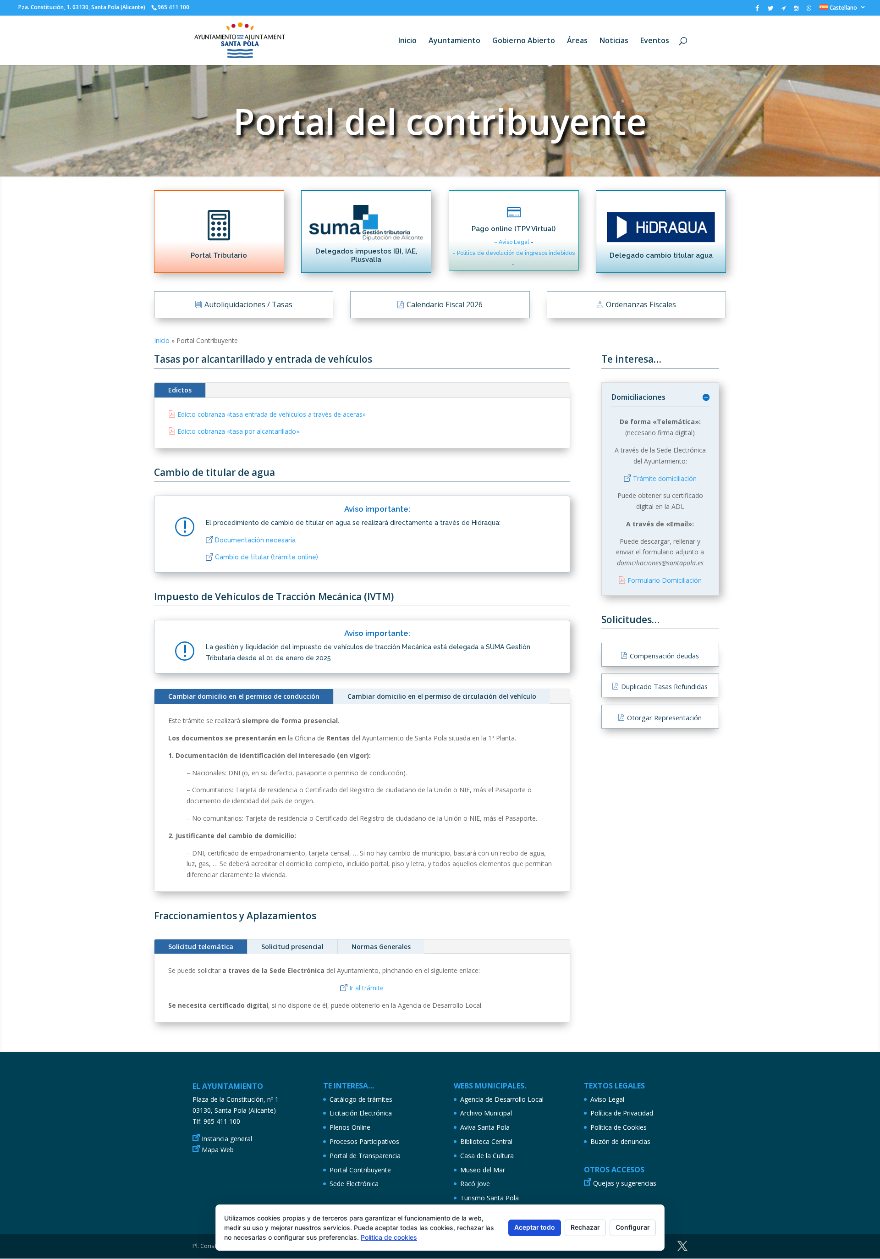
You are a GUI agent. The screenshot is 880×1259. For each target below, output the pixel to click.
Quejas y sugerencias (624, 1183)
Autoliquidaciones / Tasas (248, 304)
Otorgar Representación (664, 717)
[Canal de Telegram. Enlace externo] (783, 10)
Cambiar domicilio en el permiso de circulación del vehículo (441, 696)
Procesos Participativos (364, 1141)
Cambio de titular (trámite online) (266, 557)
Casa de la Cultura (487, 1155)
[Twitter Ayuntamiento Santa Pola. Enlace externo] (770, 10)
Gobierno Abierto (523, 41)
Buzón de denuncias (620, 1141)
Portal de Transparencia (365, 1155)
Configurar (633, 1227)
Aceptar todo (534, 1227)
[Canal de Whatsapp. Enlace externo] (809, 10)
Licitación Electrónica (361, 1113)
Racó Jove (475, 1183)
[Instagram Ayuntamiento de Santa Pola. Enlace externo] (796, 10)
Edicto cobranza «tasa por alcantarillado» (238, 431)
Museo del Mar (482, 1169)
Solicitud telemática (200, 946)
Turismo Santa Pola (489, 1197)
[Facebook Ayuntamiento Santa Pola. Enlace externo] (757, 10)
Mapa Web (218, 1149)
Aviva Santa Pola (485, 1127)
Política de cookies (389, 1237)
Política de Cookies (618, 1127)
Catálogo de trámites (361, 1099)
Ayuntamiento (454, 41)
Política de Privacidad (621, 1113)
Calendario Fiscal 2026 (445, 304)
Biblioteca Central (486, 1141)
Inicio (407, 41)
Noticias (614, 41)
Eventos (654, 41)
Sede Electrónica (354, 1183)
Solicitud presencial (292, 946)
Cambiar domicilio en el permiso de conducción (243, 696)
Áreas (577, 41)
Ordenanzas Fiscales (641, 304)
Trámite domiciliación (665, 478)
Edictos (180, 390)
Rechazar (585, 1227)
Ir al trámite (366, 987)
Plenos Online (350, 1127)
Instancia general (227, 1138)
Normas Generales (381, 946)
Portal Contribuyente (360, 1169)
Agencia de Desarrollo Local (502, 1099)
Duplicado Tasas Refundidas (664, 686)
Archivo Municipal (486, 1113)
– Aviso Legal (512, 242)
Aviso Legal (607, 1099)
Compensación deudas (664, 655)
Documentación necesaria (255, 540)
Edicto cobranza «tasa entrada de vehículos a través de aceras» (271, 414)
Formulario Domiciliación (664, 580)
